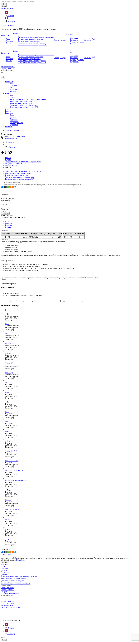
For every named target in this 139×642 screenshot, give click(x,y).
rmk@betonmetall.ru (8, 8)
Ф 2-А (7, 441)
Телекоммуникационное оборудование (32, 43)
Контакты (87, 40)
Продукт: (4, 209)
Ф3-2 (7, 539)
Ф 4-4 (7, 392)
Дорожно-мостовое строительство (30, 39)
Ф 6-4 (7, 421)
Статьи (56, 40)
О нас (8, 39)
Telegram (11, 16)
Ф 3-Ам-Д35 (9, 343)
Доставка (8, 223)
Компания (5, 35)
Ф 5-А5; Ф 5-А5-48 (12, 510)
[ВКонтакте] (2, 187)
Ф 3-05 (7, 519)
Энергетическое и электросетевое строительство (36, 37)
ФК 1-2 (8, 382)
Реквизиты (74, 40)
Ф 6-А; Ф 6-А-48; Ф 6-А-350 (15, 480)
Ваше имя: (5, 200)
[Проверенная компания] (10, 609)
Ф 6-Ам (8, 500)
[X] (5, 187)
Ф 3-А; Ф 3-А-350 (11, 451)
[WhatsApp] (8, 187)
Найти (4, 640)
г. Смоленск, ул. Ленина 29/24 (14, 136)
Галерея (62, 40)
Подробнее (20, 560)
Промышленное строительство (29, 41)
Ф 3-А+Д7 (9, 363)
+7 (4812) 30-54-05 (7, 603)
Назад (12, 84)
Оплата (8, 227)
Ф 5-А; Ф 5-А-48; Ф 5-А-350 (15, 470)
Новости (9, 43)
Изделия (4, 574)
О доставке (74, 44)
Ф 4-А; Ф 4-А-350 (11, 461)
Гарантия (8, 225)
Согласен (5, 562)
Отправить (5, 213)
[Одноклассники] (11, 187)
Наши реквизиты (7, 588)
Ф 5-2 (7, 402)
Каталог (16, 33)
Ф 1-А (7, 431)
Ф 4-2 (7, 333)
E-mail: (4, 205)
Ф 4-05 (7, 529)
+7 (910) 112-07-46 (7, 25)
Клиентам (69, 34)
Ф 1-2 (7, 314)
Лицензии (74, 38)
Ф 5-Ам (8, 490)
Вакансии (9, 41)
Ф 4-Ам (8, 353)
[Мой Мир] (14, 187)
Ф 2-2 (7, 324)
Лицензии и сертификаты (10, 594)
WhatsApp (11, 21)
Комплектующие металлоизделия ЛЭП (32, 45)
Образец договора (77, 42)
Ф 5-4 (7, 412)
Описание (9, 221)
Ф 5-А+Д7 (9, 373)
